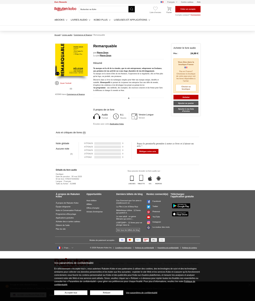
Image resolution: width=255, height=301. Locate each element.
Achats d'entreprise (94, 212)
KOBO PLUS (101, 19)
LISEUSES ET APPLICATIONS (131, 19)
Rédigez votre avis (147, 151)
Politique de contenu (189, 248)
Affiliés (89, 204)
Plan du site (61, 229)
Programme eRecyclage (66, 214)
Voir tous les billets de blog (128, 230)
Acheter (186, 97)
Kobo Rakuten (65, 9)
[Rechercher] (131, 9)
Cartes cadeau (187, 2)
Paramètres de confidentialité (168, 248)
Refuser (106, 293)
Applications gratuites (65, 218)
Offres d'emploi (92, 208)
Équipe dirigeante (63, 207)
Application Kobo (117, 124)
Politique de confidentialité (144, 248)
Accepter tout (71, 293)
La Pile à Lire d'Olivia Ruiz (127, 207)
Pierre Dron (102, 53)
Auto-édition (91, 200)
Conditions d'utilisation (123, 248)
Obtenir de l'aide (63, 225)
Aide (199, 2)
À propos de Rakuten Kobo (67, 203)
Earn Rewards (60, 2)
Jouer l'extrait (65, 83)
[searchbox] (107, 9)
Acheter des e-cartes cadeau (68, 221)
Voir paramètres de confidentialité (141, 293)
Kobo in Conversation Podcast (68, 210)
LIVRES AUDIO (79, 19)
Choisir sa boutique (186, 88)
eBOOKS (60, 19)
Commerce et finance (76, 94)
